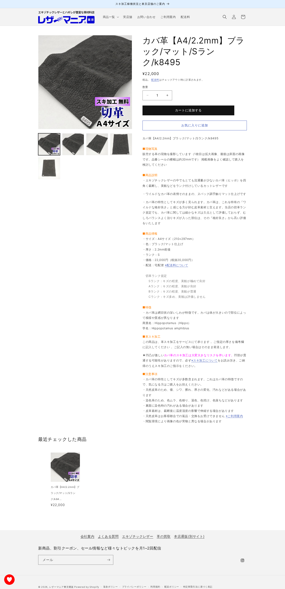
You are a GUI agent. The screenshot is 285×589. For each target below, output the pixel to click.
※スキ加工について (204, 360)
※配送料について (176, 265)
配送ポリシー (171, 586)
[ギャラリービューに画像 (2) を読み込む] (73, 144)
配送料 (155, 79)
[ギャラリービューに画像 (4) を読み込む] (121, 144)
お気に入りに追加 (194, 125)
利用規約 (155, 586)
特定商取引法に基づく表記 (197, 586)
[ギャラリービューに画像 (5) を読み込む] (49, 168)
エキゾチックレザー (137, 536)
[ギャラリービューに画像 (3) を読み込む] (97, 144)
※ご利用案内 (234, 416)
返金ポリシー (110, 586)
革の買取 (163, 536)
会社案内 (87, 536)
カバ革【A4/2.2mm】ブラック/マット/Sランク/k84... (65, 493)
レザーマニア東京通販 (61, 586)
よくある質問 (108, 536)
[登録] (108, 560)
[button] (110, 17)
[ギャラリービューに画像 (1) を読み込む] (49, 144)
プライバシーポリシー (134, 586)
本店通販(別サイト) (189, 536)
